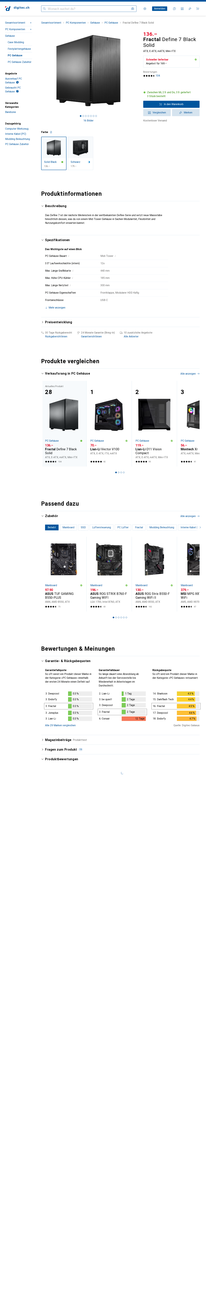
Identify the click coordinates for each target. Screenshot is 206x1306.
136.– (150, 34)
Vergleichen (159, 112)
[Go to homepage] (17, 8)
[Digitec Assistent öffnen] (174, 8)
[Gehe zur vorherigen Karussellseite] (47, 423)
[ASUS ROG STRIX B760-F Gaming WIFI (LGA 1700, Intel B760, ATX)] (109, 574)
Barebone (10, 112)
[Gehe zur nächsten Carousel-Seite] (194, 423)
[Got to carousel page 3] (86, 116)
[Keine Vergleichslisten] (182, 8)
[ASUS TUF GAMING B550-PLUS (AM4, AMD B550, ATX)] (63, 574)
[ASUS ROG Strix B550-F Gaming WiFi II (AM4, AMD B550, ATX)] (154, 574)
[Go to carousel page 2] (118, 472)
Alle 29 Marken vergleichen (60, 725)
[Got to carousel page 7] (96, 116)
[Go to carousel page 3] (121, 472)
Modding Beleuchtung (17, 139)
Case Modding (16, 42)
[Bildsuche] (132, 8)
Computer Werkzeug (16, 128)
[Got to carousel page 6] (93, 116)
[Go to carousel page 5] (124, 617)
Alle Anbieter (131, 336)
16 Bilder (88, 120)
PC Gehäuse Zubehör (19, 62)
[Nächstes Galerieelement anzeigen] (136, 70)
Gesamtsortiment (15, 22)
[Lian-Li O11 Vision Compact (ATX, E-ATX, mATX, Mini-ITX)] (154, 424)
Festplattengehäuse (19, 48)
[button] (195, 59)
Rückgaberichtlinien (56, 336)
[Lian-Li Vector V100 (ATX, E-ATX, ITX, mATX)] (109, 424)
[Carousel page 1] (80, 116)
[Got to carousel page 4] (88, 116)
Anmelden (159, 8)
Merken (188, 112)
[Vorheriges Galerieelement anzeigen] (40, 70)
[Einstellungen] (144, 8)
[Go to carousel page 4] (124, 472)
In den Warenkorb (173, 104)
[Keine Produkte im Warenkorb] (197, 8)
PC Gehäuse (15, 55)
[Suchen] (44, 8)
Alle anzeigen (188, 373)
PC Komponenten (15, 29)
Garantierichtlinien (91, 336)
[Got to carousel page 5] (91, 116)
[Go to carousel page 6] (126, 617)
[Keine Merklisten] (189, 8)
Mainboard (51, 585)
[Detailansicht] (68, 706)
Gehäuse (10, 35)
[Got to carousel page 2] (83, 116)
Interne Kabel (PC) (15, 133)
